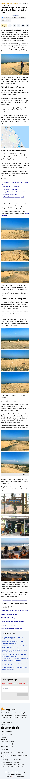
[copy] (27, 25)
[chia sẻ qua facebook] (10, 25)
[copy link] (27, 25)
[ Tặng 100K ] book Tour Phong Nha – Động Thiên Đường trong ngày (14, 655)
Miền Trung (9, 3)
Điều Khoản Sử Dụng (8, 741)
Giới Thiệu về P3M (7, 734)
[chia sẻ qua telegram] (14, 25)
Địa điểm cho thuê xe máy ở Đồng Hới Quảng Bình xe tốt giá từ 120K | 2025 (14, 646)
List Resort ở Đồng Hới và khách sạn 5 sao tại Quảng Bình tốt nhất (14, 650)
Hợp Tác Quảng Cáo (7, 746)
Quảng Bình (15, 3)
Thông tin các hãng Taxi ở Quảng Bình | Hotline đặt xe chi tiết (13, 638)
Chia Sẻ (4, 739)
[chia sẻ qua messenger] (18, 25)
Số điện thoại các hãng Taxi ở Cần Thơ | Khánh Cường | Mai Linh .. (13, 642)
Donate (4, 737)
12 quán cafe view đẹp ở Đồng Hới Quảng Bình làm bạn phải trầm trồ (15, 668)
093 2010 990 (17, 759)
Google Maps (21, 766)
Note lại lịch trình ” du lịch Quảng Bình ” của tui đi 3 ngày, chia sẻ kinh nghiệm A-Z (15, 659)
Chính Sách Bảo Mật (7, 744)
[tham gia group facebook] (23, 25)
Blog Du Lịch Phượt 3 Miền (15, 774)
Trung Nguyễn (20, 764)
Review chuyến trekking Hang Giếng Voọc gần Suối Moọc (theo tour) (15, 663)
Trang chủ (3, 3)
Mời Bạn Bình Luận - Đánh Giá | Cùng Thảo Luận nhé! (15, 684)
